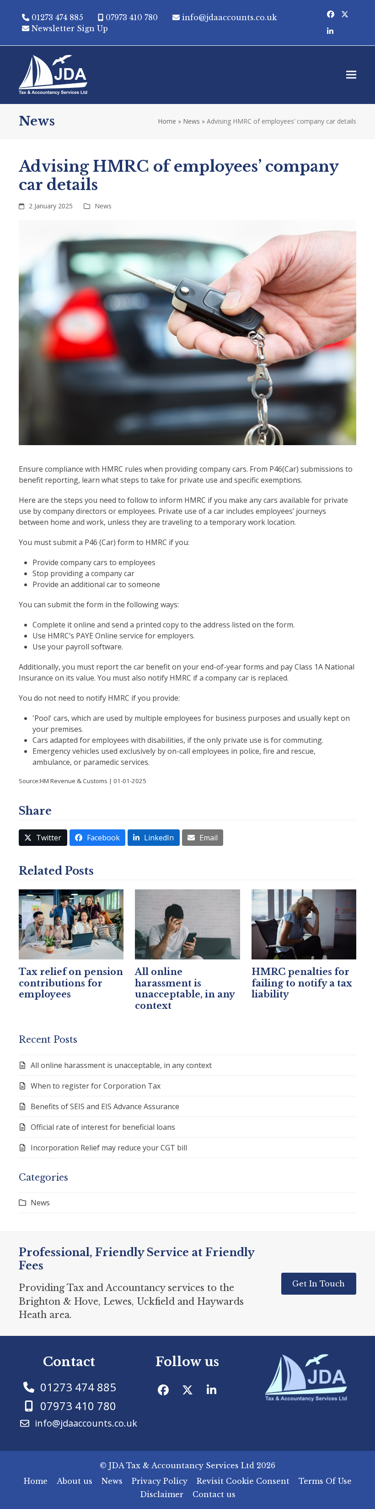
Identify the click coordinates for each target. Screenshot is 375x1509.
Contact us (214, 1494)
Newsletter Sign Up (70, 28)
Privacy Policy (160, 1481)
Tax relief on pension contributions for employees (71, 983)
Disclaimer (161, 1494)
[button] (351, 75)
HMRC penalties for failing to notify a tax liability (302, 983)
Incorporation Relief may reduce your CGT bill (109, 1148)
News (191, 121)
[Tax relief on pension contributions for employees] (71, 924)
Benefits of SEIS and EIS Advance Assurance (105, 1106)
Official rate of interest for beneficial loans (103, 1127)
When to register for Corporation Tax (96, 1086)
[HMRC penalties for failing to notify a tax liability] (304, 924)
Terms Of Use (325, 1481)
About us (74, 1481)
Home (167, 121)
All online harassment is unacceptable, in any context (185, 988)
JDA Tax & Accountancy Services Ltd (181, 1465)
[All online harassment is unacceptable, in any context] (187, 924)
